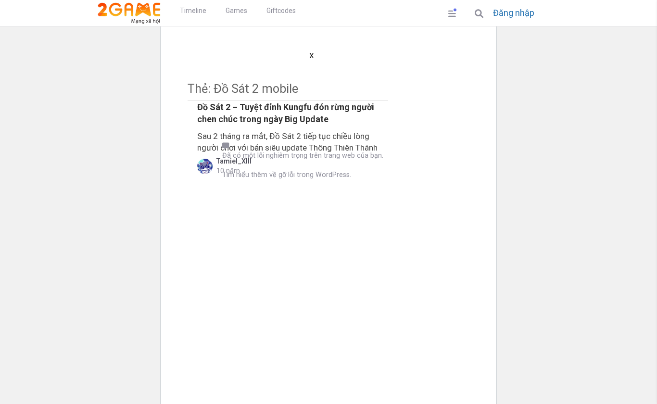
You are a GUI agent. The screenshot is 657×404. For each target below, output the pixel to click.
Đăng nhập (513, 13)
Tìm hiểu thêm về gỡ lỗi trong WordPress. (286, 175)
